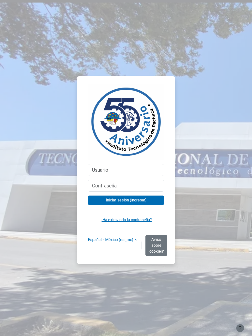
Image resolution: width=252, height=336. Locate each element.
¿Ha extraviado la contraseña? (126, 219)
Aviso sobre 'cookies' (156, 245)
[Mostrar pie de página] (240, 328)
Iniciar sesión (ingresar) (126, 200)
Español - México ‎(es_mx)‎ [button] (111, 239)
